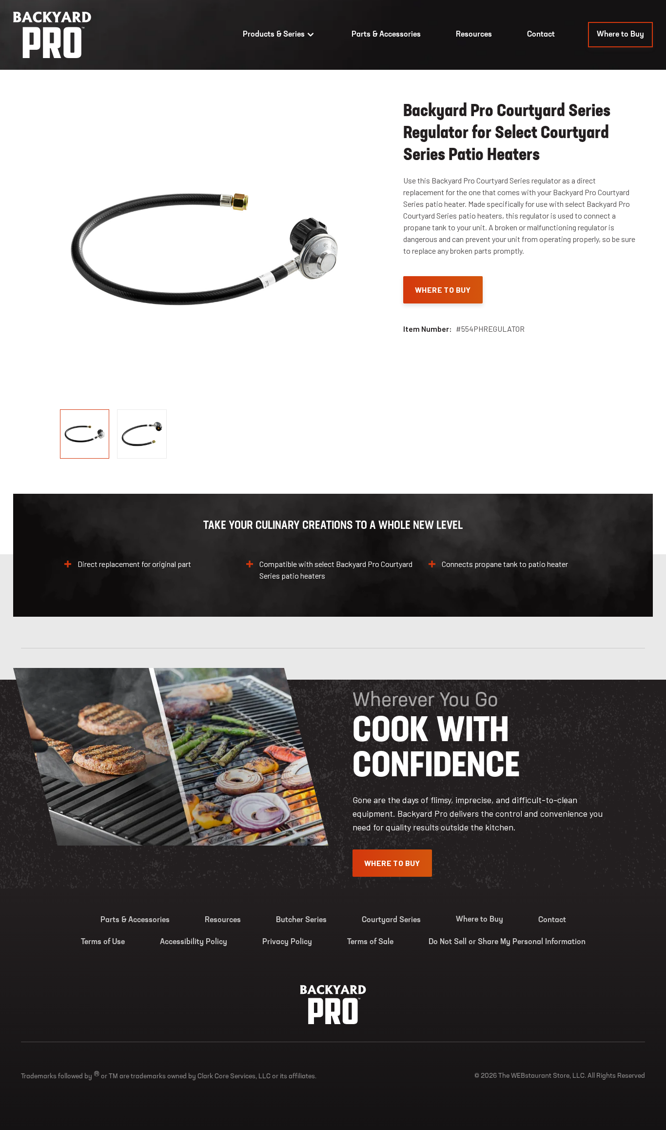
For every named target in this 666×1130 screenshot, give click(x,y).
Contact (541, 35)
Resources (474, 35)
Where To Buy (443, 289)
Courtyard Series (391, 920)
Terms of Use (103, 942)
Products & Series (274, 35)
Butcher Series (301, 920)
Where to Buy (620, 35)
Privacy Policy (287, 942)
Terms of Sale (370, 942)
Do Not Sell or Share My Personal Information (507, 942)
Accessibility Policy (193, 942)
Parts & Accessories (386, 35)
